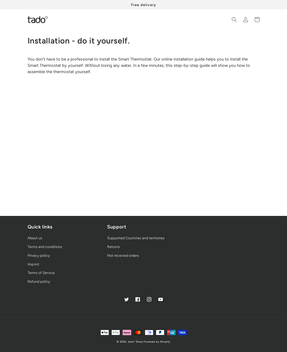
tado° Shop (135, 341)
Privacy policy (39, 255)
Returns (113, 247)
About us (35, 238)
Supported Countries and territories (136, 238)
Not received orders (123, 255)
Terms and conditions (45, 247)
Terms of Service (41, 273)
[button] (234, 19)
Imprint (33, 264)
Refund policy (39, 281)
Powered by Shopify (157, 341)
